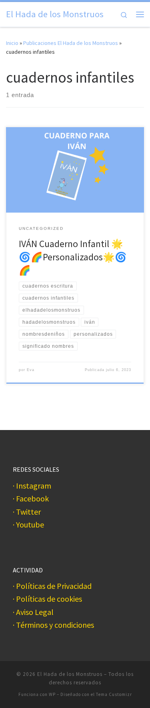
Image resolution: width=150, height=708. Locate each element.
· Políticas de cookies (47, 599)
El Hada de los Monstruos (69, 674)
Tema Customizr (114, 694)
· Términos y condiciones (53, 625)
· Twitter (27, 512)
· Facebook (31, 499)
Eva (30, 370)
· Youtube (28, 525)
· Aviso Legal (33, 612)
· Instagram (32, 486)
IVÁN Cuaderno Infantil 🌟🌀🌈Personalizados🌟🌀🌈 (73, 257)
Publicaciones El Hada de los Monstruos (70, 43)
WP (52, 694)
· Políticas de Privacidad (52, 586)
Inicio (12, 43)
